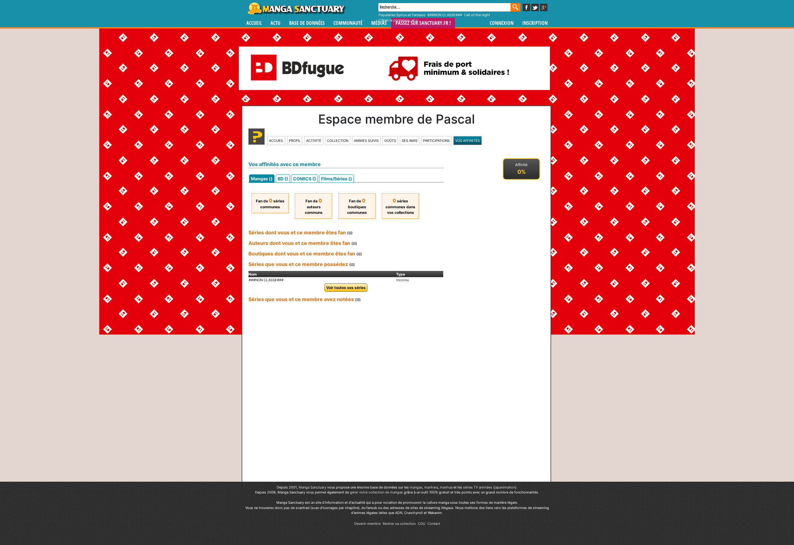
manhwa (431, 487)
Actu (275, 23)
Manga (296, 8)
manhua (446, 487)
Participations (436, 140)
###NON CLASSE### (444, 15)
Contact (433, 523)
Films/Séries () (336, 178)
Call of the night (477, 15)
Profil (295, 140)
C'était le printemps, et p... (399, 20)
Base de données (307, 23)
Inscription (535, 23)
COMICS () (304, 178)
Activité (313, 140)
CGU (421, 523)
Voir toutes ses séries (346, 287)
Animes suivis (366, 140)
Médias (379, 23)
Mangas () (262, 178)
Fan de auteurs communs (314, 207)
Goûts (390, 140)
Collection (337, 140)
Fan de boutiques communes (357, 207)
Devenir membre (367, 523)
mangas (416, 487)
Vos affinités (467, 140)
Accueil (254, 23)
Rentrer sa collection (399, 523)
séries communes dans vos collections (400, 207)
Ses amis (409, 140)
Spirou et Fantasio (411, 15)
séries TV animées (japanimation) (489, 487)
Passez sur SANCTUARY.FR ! (423, 23)
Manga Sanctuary (312, 487)
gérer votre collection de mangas (376, 492)
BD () (283, 178)
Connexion (502, 23)
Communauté (348, 23)
